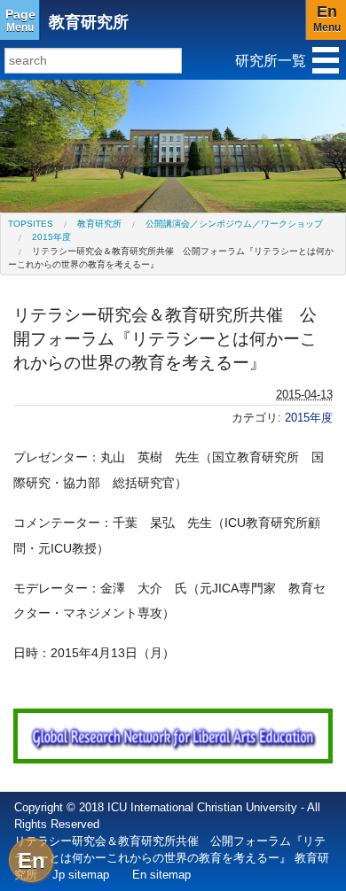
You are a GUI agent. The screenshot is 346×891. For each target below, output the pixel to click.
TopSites (30, 224)
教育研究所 (89, 22)
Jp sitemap (80, 874)
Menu (20, 20)
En (31, 860)
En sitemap (161, 874)
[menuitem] (30, 223)
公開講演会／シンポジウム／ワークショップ (234, 224)
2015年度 (51, 237)
